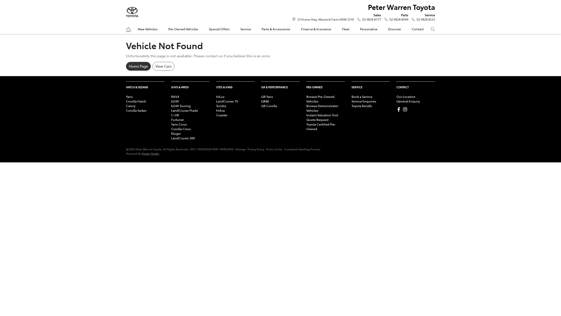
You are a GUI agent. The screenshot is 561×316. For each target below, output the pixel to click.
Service (245, 29)
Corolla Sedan (136, 110)
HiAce (220, 110)
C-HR (175, 115)
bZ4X (175, 101)
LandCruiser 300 (183, 138)
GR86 (265, 101)
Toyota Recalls (362, 106)
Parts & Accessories (276, 29)
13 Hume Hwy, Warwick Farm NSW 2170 (325, 19)
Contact (418, 29)
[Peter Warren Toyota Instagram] (406, 109)
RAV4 (175, 96)
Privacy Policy (255, 149)
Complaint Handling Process (302, 149)
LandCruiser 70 (227, 101)
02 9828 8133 (426, 19)
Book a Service (362, 96)
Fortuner (177, 119)
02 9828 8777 (371, 19)
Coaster (221, 115)
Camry (130, 106)
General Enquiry (408, 101)
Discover (394, 29)
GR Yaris (267, 96)
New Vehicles (148, 29)
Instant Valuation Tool (322, 115)
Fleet (346, 29)
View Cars (163, 66)
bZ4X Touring (181, 106)
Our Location (405, 96)
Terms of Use (274, 149)
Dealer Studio (150, 153)
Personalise (368, 29)
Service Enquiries (364, 101)
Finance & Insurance (316, 29)
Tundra (221, 106)
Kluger (176, 133)
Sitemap (240, 149)
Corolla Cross (181, 129)
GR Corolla (269, 106)
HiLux (220, 96)
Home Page (138, 66)
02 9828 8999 (398, 19)
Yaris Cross (179, 124)
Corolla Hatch (136, 101)
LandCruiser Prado (184, 110)
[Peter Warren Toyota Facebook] (399, 109)
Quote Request (317, 119)
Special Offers (219, 29)
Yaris (129, 96)
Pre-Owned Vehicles (183, 29)
